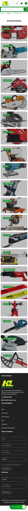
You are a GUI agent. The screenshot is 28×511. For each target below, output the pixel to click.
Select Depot (5, 457)
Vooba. (22, 502)
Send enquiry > (6, 468)
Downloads (4, 413)
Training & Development (8, 428)
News (3, 420)
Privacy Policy (4, 465)
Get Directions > (7, 492)
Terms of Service (12, 465)
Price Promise (5, 416)
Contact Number (6, 443)
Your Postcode (6, 484)
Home (2, 13)
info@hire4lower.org (9, 400)
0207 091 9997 (7, 397)
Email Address (6, 450)
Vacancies (4, 424)
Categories (8, 13)
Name (4, 436)
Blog (2, 409)
